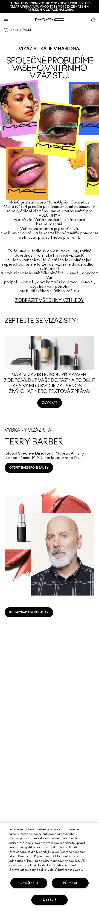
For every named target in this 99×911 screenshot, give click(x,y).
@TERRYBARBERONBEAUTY (29, 467)
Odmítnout (28, 883)
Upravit (49, 900)
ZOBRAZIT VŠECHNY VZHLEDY (49, 300)
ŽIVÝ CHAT (49, 402)
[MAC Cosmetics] (49, 19)
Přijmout (70, 883)
